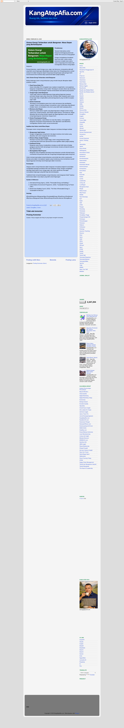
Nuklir (81, 200)
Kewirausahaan (84, 166)
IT (80, 142)
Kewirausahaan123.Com (86, 426)
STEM (81, 249)
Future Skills (83, 120)
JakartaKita (83, 144)
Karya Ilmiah (83, 148)
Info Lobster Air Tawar (85, 410)
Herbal (81, 126)
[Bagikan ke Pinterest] (60, 205)
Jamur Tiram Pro (84, 414)
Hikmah (82, 128)
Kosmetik (82, 174)
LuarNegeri (83, 184)
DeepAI (82, 645)
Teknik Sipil (83, 255)
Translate (92, 674)
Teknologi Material (84, 259)
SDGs (81, 241)
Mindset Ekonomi (84, 438)
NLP (81, 198)
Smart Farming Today (85, 458)
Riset (81, 235)
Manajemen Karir (84, 186)
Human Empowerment (86, 132)
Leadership (83, 180)
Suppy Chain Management (87, 462)
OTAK (81, 205)
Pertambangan (83, 221)
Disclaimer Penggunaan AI (87, 69)
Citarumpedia (83, 393)
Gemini (81, 654)
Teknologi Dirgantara (85, 257)
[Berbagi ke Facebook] (58, 205)
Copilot (81, 643)
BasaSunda (83, 88)
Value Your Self (84, 269)
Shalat (81, 243)
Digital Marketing (84, 395)
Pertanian (82, 223)
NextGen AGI (83, 442)
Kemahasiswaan (84, 158)
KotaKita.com (83, 430)
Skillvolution (83, 456)
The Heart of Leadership (86, 468)
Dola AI (81, 650)
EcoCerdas (82, 399)
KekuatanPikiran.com (85, 424)
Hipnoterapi (83, 130)
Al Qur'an (82, 75)
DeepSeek (82, 647)
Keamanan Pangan (85, 422)
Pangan (82, 207)
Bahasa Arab (83, 84)
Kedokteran (83, 154)
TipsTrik (82, 263)
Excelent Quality (84, 403)
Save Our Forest (84, 452)
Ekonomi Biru (83, 110)
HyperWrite (83, 658)
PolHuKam (82, 227)
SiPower (82, 245)
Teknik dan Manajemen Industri (88, 464)
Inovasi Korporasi (84, 138)
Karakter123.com (84, 420)
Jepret (81, 146)
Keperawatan (83, 160)
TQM (81, 265)
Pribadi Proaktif (84, 448)
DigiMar (82, 98)
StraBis (81, 251)
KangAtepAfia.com (84, 418)
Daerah (82, 96)
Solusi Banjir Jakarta (91, 357)
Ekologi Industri (84, 401)
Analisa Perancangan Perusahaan (85, 389)
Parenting (82, 209)
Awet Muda (83, 82)
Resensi (82, 233)
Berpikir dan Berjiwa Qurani (87, 92)
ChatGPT (82, 639)
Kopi (81, 172)
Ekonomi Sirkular (84, 112)
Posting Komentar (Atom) (40, 263)
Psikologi (82, 229)
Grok (81, 656)
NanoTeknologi (84, 196)
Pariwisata (82, 211)
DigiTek (82, 100)
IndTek (81, 136)
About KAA (82, 67)
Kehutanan (82, 156)
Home (81, 65)
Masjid (81, 188)
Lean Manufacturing (85, 434)
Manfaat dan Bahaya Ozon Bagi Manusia (92, 315)
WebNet (82, 271)
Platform (82, 225)
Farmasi (82, 118)
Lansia (81, 178)
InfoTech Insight (84, 412)
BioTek (81, 94)
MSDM (81, 194)
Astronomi (82, 78)
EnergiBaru (34, 207)
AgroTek (82, 71)
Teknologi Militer (84, 261)
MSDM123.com (84, 440)
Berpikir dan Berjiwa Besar (87, 90)
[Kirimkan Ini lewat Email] (53, 205)
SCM (81, 239)
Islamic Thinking (84, 140)
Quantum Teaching (85, 231)
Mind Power (83, 192)
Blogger (77, 713)
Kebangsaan (83, 150)
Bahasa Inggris (84, 86)
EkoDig (81, 106)
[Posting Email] (50, 205)
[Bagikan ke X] (57, 205)
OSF (81, 202)
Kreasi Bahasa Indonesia (86, 432)
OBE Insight (83, 444)
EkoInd (81, 108)
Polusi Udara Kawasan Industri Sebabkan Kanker (91, 345)
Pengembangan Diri (85, 217)
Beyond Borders (84, 391)
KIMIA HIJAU (83, 428)
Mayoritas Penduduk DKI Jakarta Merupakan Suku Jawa (91, 330)
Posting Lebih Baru (33, 260)
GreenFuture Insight (85, 408)
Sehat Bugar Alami (84, 454)
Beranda (53, 260)
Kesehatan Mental (84, 164)
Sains (81, 237)
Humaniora (82, 134)
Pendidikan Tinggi (84, 215)
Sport (81, 247)
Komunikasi (83, 170)
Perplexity (82, 662)
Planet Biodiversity (84, 446)
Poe (81, 666)
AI (80, 73)
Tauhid (81, 253)
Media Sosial (83, 190)
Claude (81, 641)
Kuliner (81, 176)
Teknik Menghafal (84, 466)
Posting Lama (71, 260)
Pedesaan (82, 213)
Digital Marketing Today (86, 397)
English (81, 116)
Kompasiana (83, 168)
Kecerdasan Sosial (84, 152)
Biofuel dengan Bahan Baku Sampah (90, 372)
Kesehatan (82, 162)
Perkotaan (82, 219)
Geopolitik (82, 122)
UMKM (81, 267)
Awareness (82, 80)
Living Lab (82, 182)
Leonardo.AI (83, 660)
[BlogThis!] (55, 205)
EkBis (81, 104)
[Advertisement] (55, 32)
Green (39, 207)
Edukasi (82, 102)
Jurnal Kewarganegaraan (86, 416)
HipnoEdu (82, 405)
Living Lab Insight (84, 436)
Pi (80, 664)
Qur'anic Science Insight (86, 450)
